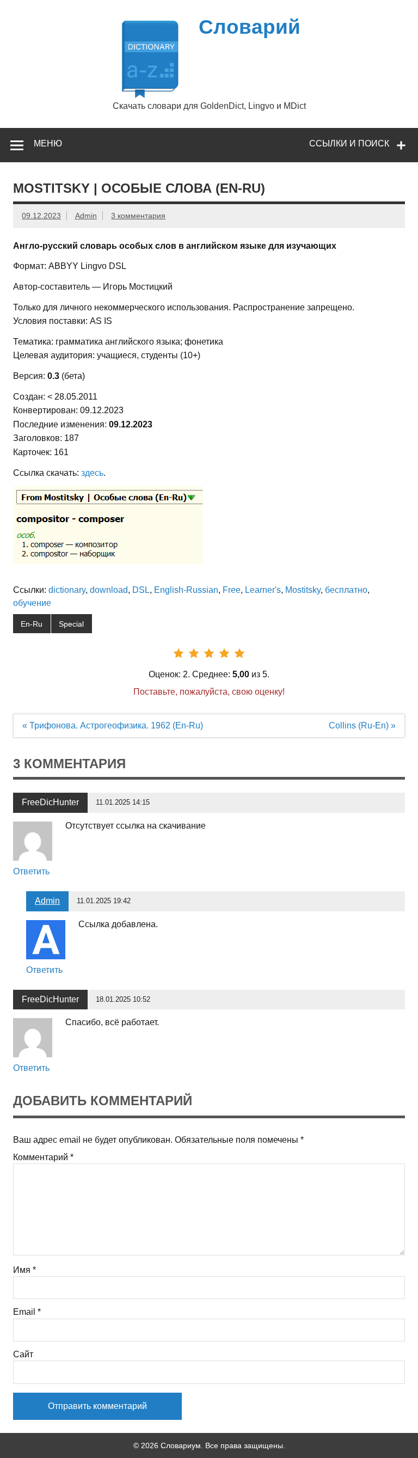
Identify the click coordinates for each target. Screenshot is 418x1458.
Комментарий (43, 1157)
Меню (48, 143)
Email (27, 1312)
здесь (92, 472)
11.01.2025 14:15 (123, 802)
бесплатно (346, 590)
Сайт (23, 1354)
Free (232, 590)
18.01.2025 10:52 (123, 999)
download (109, 590)
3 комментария (138, 215)
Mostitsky (303, 590)
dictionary (66, 590)
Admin (86, 215)
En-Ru (31, 624)
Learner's (263, 590)
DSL (141, 590)
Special (71, 624)
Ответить (31, 871)
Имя (24, 1270)
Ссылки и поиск (349, 143)
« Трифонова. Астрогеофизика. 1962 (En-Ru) (112, 725)
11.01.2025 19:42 (104, 901)
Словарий (249, 27)
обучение (32, 603)
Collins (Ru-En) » (362, 725)
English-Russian (186, 590)
